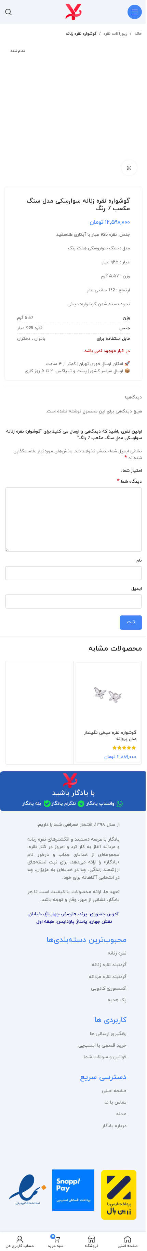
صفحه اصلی (114, 1091)
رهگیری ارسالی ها (108, 1034)
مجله (121, 1114)
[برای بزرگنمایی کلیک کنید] (129, 167)
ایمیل (136, 589)
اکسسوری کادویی (108, 988)
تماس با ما (115, 1102)
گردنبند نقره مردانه (107, 977)
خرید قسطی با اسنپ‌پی (102, 1045)
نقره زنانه (117, 953)
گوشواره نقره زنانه (81, 34)
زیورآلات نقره (115, 34)
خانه (138, 34)
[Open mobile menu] (134, 12)
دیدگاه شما (129, 481)
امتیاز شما (132, 471)
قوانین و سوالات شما (105, 1057)
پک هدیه (117, 1000)
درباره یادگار (114, 1126)
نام (139, 560)
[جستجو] (8, 12)
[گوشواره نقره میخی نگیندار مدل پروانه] (108, 695)
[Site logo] (73, 12)
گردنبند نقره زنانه (109, 965)
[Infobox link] (119, 1197)
